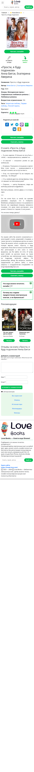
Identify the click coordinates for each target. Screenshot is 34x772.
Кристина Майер (8, 336)
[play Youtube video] (17, 224)
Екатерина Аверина (24, 85)
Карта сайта (5, 465)
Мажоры (17, 413)
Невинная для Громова (24, 333)
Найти (29, 7)
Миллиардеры (17, 409)
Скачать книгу (17, 142)
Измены (17, 400)
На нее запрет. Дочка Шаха (8, 333)
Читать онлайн (17, 51)
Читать (9, 340)
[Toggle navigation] (2, 2)
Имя (3, 377)
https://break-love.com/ (9, 467)
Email (3, 382)
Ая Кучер (21, 336)
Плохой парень (14, 106)
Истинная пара (17, 404)
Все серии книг (17, 396)
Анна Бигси (11, 85)
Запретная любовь (13, 103)
